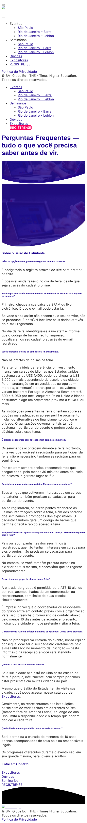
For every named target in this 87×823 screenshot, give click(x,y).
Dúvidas (16, 56)
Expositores (19, 60)
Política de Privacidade (19, 71)
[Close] (3, 17)
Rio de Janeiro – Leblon (36, 36)
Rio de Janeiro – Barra (35, 32)
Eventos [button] (16, 87)
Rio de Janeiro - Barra (34, 48)
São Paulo (25, 28)
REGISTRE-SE (20, 64)
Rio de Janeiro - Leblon (36, 52)
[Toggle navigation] (3, 4)
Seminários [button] (18, 103)
